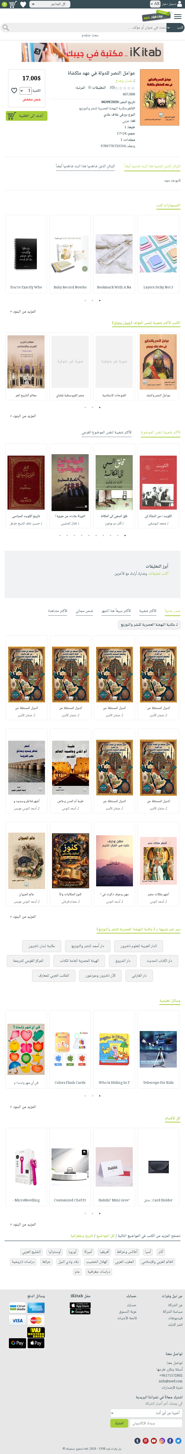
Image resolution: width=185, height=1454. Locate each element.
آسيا (148, 1252)
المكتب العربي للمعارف (53, 975)
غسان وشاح (124, 81)
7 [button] (82, 535)
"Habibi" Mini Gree (114, 1201)
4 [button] (103, 535)
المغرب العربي (124, 1262)
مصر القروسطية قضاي (70, 396)
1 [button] (100, 300)
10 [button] (59, 535)
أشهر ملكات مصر (158, 894)
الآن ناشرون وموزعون (100, 975)
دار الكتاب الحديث (159, 961)
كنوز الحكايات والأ (70, 894)
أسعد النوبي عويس (25, 809)
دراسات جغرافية (98, 1272)
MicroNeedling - (26, 1201)
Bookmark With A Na (114, 288)
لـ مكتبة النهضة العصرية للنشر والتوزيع (149, 625)
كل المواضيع (105, 1236)
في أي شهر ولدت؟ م (26, 1083)
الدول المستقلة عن (158, 708)
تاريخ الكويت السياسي (26, 516)
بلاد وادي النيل (68, 1262)
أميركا (88, 1252)
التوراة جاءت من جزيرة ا (70, 516)
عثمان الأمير (157, 715)
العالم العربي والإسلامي (157, 1262)
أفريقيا (104, 1252)
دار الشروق (122, 961)
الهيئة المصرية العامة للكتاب (79, 961)
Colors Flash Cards (70, 1083)
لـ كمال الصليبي (70, 524)
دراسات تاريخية (23, 1262)
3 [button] (85, 300)
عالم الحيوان (26, 894)
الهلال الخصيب (96, 1262)
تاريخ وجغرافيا (82, 1236)
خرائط (46, 1262)
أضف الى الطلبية (31, 116)
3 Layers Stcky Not (158, 288)
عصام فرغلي (69, 902)
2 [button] (93, 300)
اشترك (119, 1423)
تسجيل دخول (169, 4)
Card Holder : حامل (158, 1201)
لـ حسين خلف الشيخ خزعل (26, 524)
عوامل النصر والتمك (158, 396)
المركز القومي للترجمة (28, 961)
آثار (161, 1252)
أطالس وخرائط (127, 1252)
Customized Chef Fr (70, 1201)
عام (77, 1272)
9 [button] (67, 535)
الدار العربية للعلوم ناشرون (138, 946)
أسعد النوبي (69, 809)
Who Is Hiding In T (114, 1083)
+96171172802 (171, 1376)
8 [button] (74, 535)
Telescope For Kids (158, 1083)
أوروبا (72, 1252)
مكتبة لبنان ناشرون (41, 946)
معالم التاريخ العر (26, 396)
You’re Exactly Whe (26, 288)
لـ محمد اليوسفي (158, 524)
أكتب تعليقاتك (158, 574)
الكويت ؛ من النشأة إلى (158, 516)
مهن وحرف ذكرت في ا (114, 894)
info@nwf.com (171, 1382)
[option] (158, 254)
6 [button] (89, 535)
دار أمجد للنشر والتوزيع (87, 946)
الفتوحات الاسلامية (114, 396)
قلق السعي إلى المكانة (114, 516)
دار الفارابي (139, 975)
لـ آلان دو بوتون (114, 524)
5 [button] (96, 535)
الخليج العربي (31, 1252)
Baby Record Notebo (70, 288)
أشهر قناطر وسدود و (26, 801)
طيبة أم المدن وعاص (70, 801)
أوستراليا (54, 1252)
